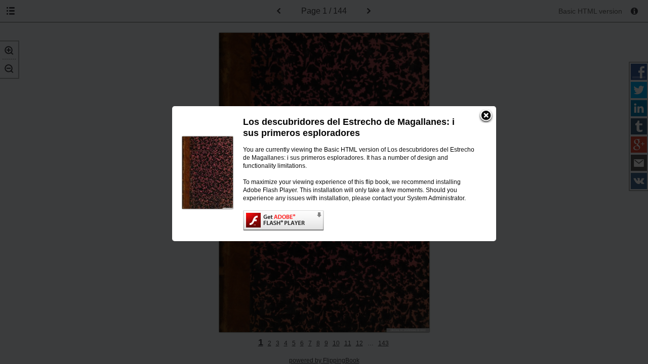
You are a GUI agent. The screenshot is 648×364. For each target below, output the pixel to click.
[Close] (486, 116)
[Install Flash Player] (359, 220)
